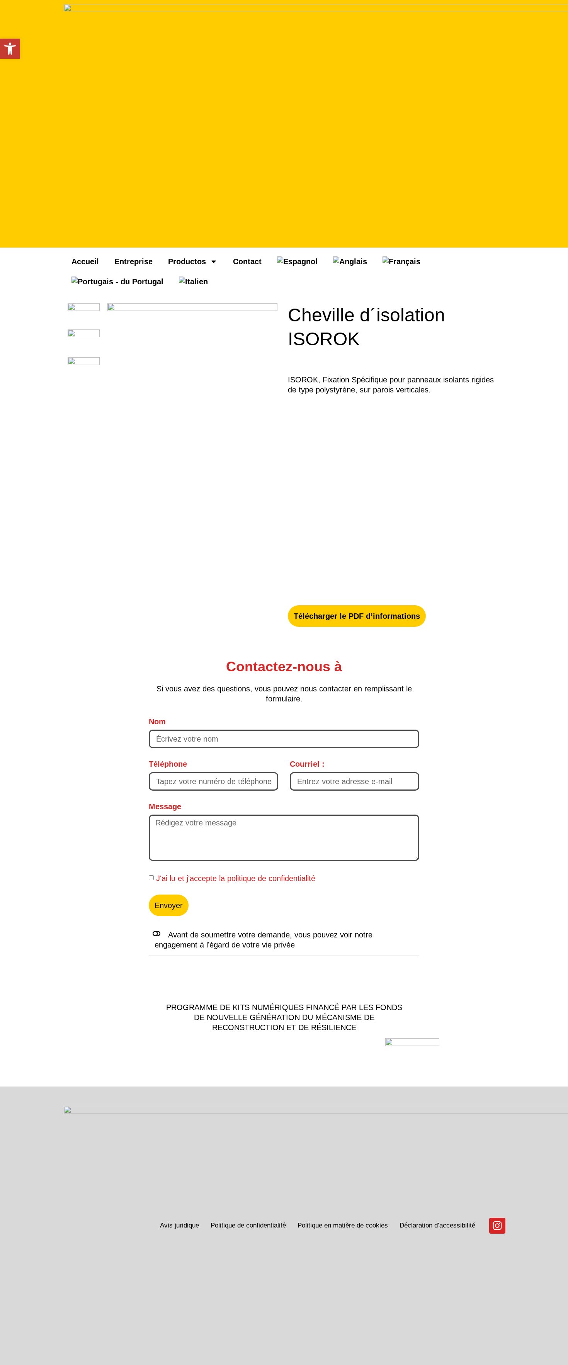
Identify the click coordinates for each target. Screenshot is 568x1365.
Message (165, 806)
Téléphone (168, 764)
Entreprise (133, 261)
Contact (247, 261)
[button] (284, 940)
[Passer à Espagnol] (297, 261)
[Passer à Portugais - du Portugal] (117, 282)
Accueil (85, 261)
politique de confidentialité (271, 878)
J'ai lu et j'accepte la (235, 878)
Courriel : (307, 764)
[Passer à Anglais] (350, 261)
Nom (157, 721)
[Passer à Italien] (193, 282)
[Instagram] (497, 1226)
